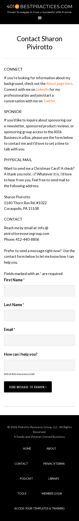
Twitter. (49, 101)
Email (9, 329)
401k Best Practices (39, 8)
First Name (14, 280)
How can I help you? (20, 354)
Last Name (14, 304)
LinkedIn (42, 89)
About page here (59, 83)
